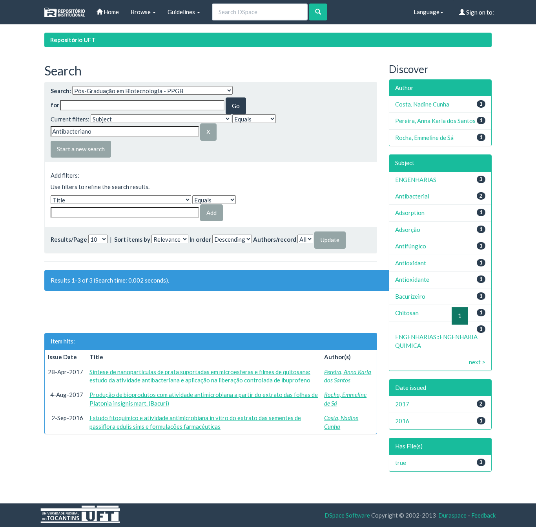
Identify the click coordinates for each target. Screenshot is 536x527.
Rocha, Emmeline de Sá (424, 137)
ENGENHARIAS (415, 179)
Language (426, 11)
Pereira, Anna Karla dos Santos (435, 120)
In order (200, 239)
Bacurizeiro (410, 296)
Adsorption (410, 212)
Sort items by (132, 239)
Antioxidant (410, 262)
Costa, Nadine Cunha (422, 104)
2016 (402, 420)
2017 (402, 404)
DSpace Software (347, 515)
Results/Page (69, 239)
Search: (61, 90)
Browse (141, 11)
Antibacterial (412, 196)
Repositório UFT (73, 39)
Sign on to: (479, 12)
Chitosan (407, 312)
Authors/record (274, 239)
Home (110, 11)
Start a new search (81, 148)
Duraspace (452, 515)
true (400, 462)
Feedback (483, 515)
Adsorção (407, 229)
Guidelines (182, 11)
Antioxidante (412, 279)
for (55, 104)
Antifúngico (410, 246)
